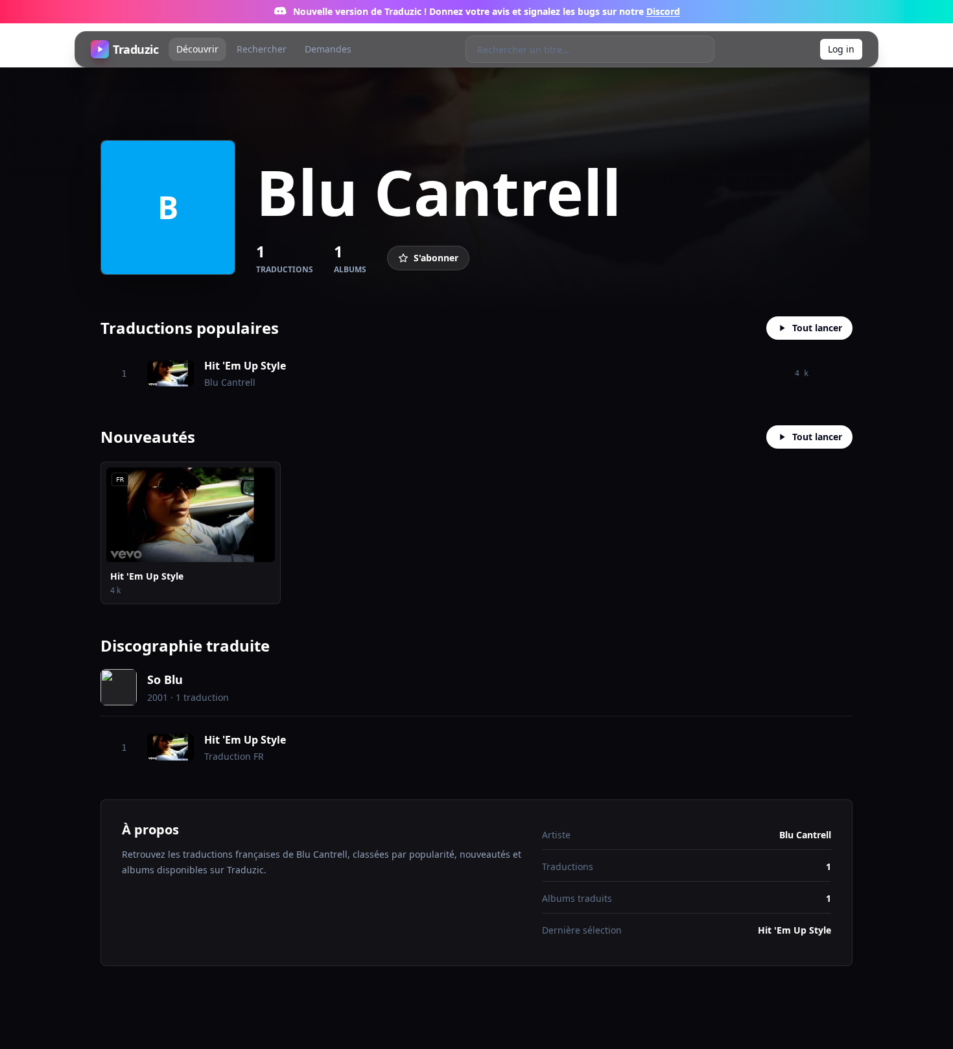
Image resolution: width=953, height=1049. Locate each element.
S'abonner (436, 258)
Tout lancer (817, 328)
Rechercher (262, 49)
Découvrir (197, 49)
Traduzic (135, 49)
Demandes (328, 49)
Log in (841, 49)
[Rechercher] (700, 49)
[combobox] (576, 49)
